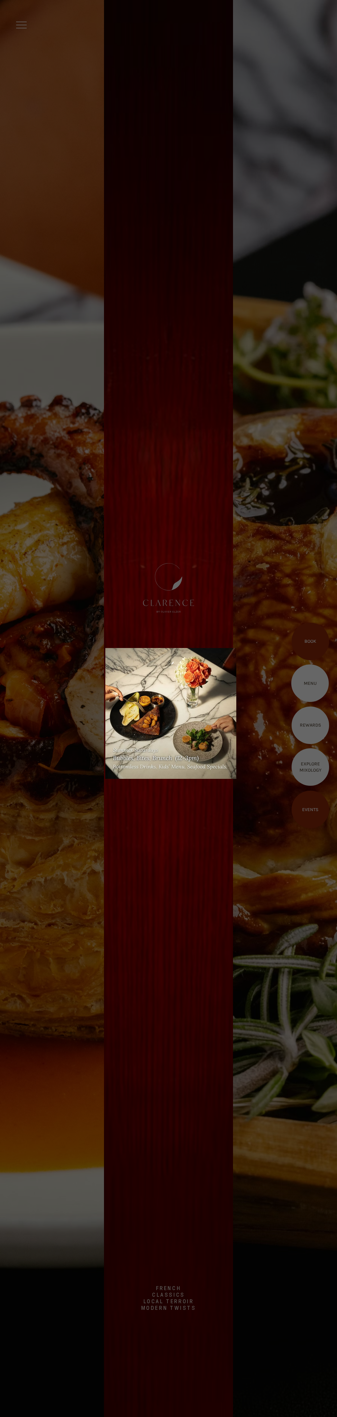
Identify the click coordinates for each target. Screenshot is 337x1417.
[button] (221, 661)
